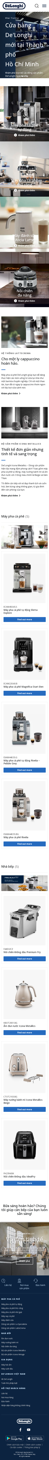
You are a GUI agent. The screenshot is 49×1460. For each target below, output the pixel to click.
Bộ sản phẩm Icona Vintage (13, 1354)
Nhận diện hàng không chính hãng (15, 1405)
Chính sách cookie (33, 1444)
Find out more (24, 619)
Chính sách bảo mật (15, 1444)
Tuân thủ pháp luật (9, 1383)
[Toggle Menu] (44, 6)
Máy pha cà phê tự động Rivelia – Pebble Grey (22, 762)
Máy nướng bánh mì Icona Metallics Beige (23, 1101)
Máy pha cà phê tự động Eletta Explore (21, 611)
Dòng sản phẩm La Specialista (14, 1324)
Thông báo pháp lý (32, 1447)
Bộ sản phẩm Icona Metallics (13, 1350)
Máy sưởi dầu (7, 1368)
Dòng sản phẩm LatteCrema (13, 1328)
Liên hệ (8, 1285)
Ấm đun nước (7, 1338)
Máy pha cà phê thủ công (12, 1308)
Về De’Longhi (6, 1379)
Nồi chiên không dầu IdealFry (19, 1176)
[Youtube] (29, 1430)
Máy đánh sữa (7, 1320)
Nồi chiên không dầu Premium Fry (22, 952)
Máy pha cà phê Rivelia (16, 837)
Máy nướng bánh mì (9, 1342)
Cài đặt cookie (16, 1447)
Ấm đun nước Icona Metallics (19, 1026)
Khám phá (24, 1260)
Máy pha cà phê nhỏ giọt (11, 1312)
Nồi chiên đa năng (9, 1346)
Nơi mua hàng (7, 1397)
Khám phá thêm (26, 135)
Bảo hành (40, 1285)
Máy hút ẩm (6, 1364)
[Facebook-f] (20, 1430)
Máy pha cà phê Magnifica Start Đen (23, 686)
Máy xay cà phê (8, 1316)
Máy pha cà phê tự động (11, 1304)
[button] (37, 6)
